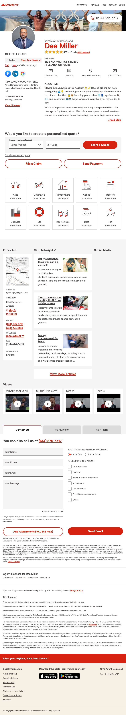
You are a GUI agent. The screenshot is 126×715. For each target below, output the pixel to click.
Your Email (10, 473)
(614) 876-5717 (14, 324)
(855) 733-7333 (14, 561)
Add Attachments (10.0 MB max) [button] (33, 531)
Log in (122, 5)
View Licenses (12, 105)
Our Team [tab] (102, 429)
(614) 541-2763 (14, 328)
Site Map (7, 700)
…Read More (114, 120)
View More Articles (63, 374)
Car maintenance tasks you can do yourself (48, 261)
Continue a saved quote (17, 155)
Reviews (95, 5)
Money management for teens (48, 338)
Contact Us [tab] (22, 429)
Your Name (11, 452)
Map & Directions (11, 312)
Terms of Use (9, 687)
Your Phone (11, 462)
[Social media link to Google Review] (23, 74)
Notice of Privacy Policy (13, 691)
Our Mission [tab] (62, 429)
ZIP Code (52, 145)
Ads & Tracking (10, 674)
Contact (112, 5)
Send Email (95, 531)
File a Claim (33, 163)
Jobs (103, 5)
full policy (93, 624)
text (14, 65)
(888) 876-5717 (15, 336)
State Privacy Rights (12, 695)
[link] (10, 4)
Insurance (82, 5)
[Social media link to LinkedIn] (15, 74)
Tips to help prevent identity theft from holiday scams (50, 300)
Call (7, 65)
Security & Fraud (10, 678)
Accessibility (8, 682)
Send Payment (92, 163)
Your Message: (12, 483)
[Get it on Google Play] (69, 676)
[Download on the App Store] (48, 676)
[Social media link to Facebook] (8, 74)
